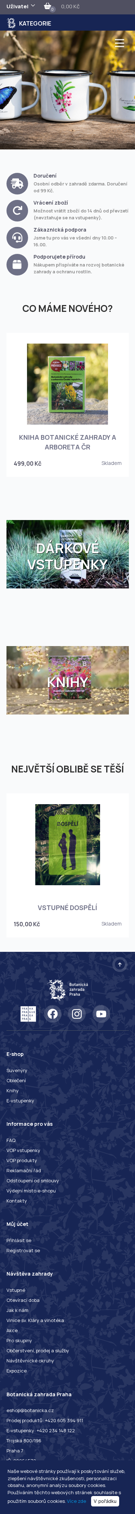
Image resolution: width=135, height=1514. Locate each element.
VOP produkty (21, 1160)
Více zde (76, 1501)
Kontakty (16, 1200)
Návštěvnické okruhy (30, 1360)
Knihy (12, 1090)
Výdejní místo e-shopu (31, 1190)
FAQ (10, 1140)
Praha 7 (14, 1450)
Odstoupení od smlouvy (32, 1180)
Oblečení (16, 1080)
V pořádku (105, 1501)
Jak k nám (17, 1310)
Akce (12, 1330)
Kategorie (35, 23)
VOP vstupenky (23, 1150)
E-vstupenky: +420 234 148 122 (40, 1430)
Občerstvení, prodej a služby (37, 1350)
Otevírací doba (23, 1300)
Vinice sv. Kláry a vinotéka (35, 1320)
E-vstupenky (20, 1100)
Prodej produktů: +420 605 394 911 (44, 1420)
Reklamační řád (23, 1170)
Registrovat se (23, 1250)
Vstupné (15, 1290)
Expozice (16, 1370)
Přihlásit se (18, 1240)
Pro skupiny (19, 1340)
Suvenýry (16, 1070)
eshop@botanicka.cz (30, 1410)
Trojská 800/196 (23, 1440)
